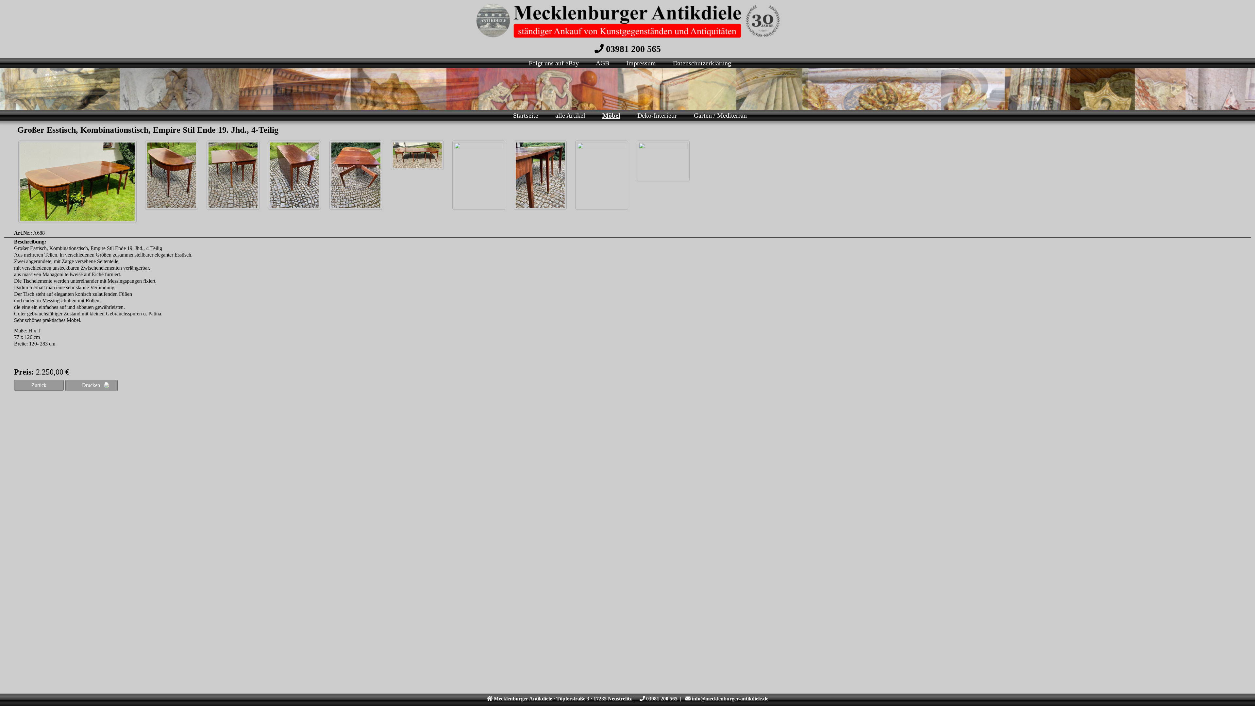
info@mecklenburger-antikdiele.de (729, 698)
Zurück (38, 385)
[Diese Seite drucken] (91, 385)
